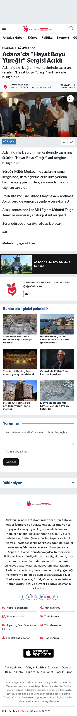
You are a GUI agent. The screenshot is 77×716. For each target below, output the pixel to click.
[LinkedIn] (42, 597)
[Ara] (71, 28)
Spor (69, 672)
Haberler (8, 48)
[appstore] (38, 653)
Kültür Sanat (27, 48)
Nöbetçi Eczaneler (17, 607)
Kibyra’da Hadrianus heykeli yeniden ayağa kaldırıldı (54, 406)
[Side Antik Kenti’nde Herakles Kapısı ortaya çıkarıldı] (20, 324)
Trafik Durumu (52, 616)
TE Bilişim (23, 711)
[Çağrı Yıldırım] (11, 288)
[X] (29, 597)
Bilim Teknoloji (14, 672)
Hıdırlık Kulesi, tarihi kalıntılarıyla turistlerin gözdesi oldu (54, 339)
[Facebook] (22, 597)
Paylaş (11, 141)
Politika (47, 37)
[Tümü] (72, 482)
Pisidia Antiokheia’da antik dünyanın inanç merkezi (16, 406)
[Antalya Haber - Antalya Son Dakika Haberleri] (36, 28)
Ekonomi (63, 37)
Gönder (11, 462)
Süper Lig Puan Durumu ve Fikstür (19, 627)
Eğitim (30, 672)
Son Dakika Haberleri (18, 638)
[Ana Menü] (4, 28)
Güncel (66, 667)
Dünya (33, 37)
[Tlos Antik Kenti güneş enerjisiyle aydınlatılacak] (20, 358)
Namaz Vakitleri (16, 616)
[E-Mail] (26, 294)
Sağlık (60, 672)
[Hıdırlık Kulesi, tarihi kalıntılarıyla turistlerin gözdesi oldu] (57, 324)
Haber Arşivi (52, 638)
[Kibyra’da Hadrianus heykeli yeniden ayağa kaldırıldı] (57, 390)
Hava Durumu (52, 607)
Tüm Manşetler (53, 625)
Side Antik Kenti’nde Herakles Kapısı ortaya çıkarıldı (17, 339)
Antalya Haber (13, 37)
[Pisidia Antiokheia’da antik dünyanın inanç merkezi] (20, 390)
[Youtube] (48, 597)
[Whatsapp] (55, 597)
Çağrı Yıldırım (32, 286)
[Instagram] (35, 597)
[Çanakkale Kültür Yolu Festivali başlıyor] (57, 358)
